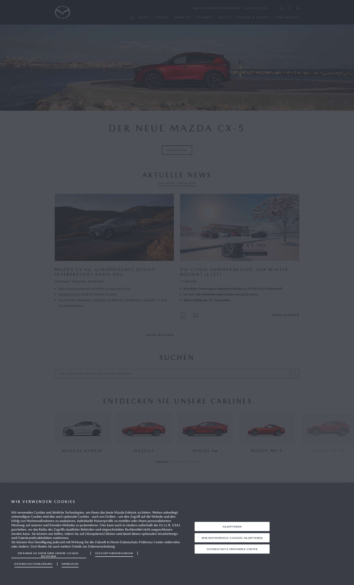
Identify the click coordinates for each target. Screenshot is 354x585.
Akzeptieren (232, 526)
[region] (177, 533)
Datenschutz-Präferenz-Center (232, 548)
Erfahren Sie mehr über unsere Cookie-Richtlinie (49, 555)
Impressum (70, 563)
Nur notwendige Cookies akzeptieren (232, 537)
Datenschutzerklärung (33, 563)
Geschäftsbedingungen (114, 553)
